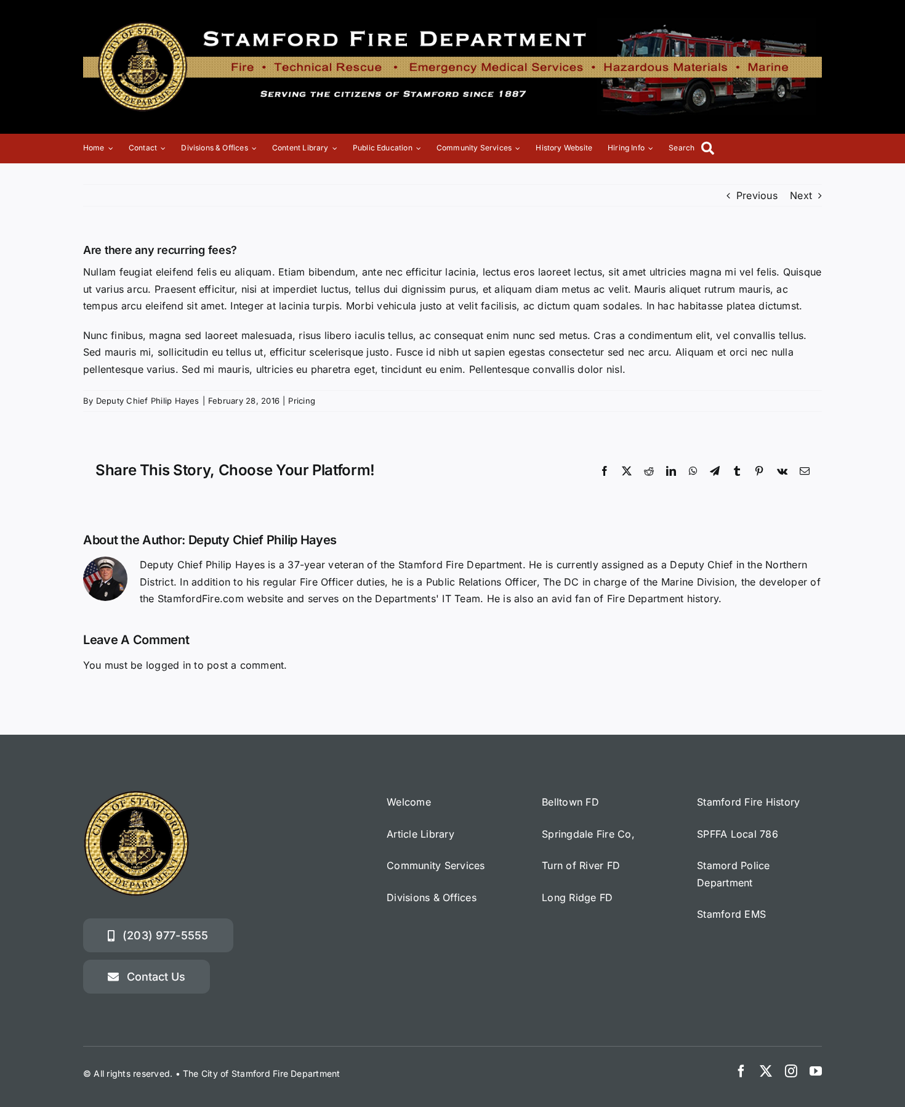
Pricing (301, 401)
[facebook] (741, 1071)
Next (801, 195)
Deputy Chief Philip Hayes (147, 401)
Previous (757, 195)
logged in (168, 665)
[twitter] (766, 1071)
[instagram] (791, 1071)
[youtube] (816, 1071)
